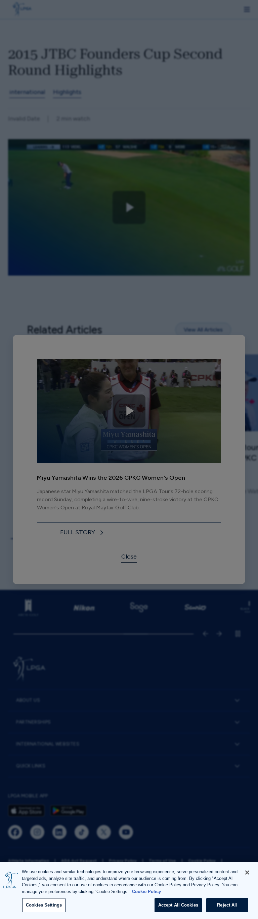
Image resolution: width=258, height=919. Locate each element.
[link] (83, 532)
